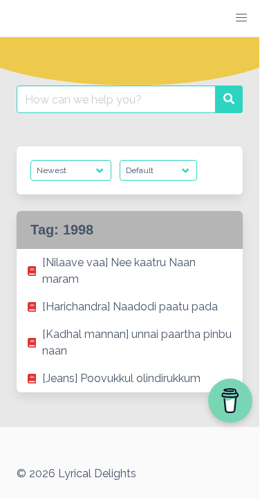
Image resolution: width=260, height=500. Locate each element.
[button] (241, 18)
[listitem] (130, 271)
